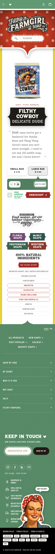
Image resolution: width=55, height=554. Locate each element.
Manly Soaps (37, 237)
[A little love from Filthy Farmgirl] (9, 4)
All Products (16, 337)
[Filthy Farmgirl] (27, 23)
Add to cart (40, 184)
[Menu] (3, 4)
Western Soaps (37, 245)
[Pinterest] (22, 467)
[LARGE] (38, 171)
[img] (9, 195)
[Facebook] (15, 467)
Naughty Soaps (27, 347)
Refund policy (8, 531)
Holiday (37, 342)
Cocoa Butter (28, 290)
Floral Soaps (17, 237)
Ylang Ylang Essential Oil (28, 299)
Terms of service (37, 531)
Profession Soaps (17, 245)
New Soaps (36, 337)
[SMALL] (17, 171)
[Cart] (51, 4)
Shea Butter (28, 285)
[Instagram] (8, 467)
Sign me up (41, 451)
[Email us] (29, 467)
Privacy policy (22, 531)
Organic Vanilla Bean (29, 295)
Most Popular (18, 342)
